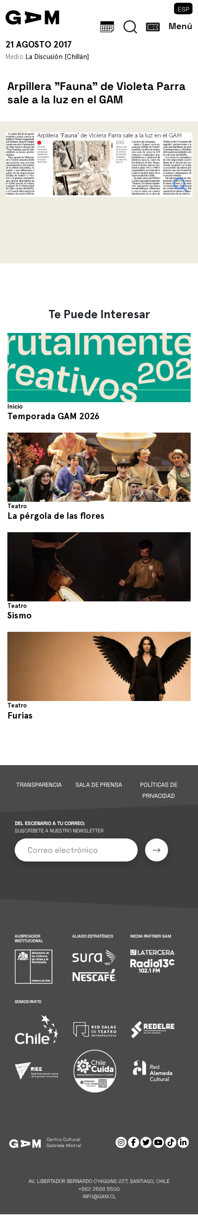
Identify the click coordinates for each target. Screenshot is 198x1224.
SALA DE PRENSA (99, 785)
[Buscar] (130, 27)
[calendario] (107, 27)
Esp (183, 9)
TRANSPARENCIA (39, 785)
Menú (180, 26)
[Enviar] (156, 850)
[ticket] (153, 27)
